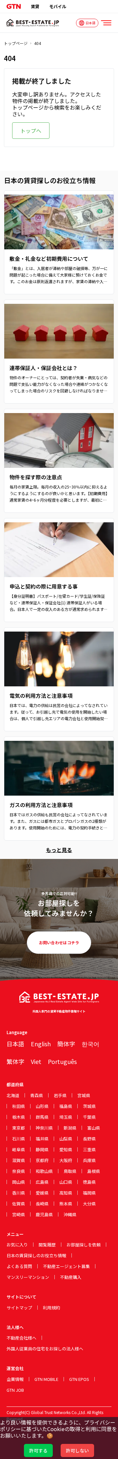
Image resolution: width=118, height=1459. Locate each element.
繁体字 (15, 1061)
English (41, 1043)
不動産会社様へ (21, 1338)
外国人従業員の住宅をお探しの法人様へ (45, 1348)
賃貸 (35, 6)
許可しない (77, 1450)
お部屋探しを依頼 (84, 1244)
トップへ (30, 131)
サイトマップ (19, 1307)
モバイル (57, 6)
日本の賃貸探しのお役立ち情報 (36, 1255)
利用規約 (51, 1307)
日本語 (15, 1043)
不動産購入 (70, 1277)
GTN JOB (15, 1390)
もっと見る (59, 850)
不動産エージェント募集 (66, 1266)
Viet (36, 1061)
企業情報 (15, 1379)
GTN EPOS (79, 1379)
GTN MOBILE (46, 1379)
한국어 (90, 1043)
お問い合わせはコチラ (59, 942)
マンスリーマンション (28, 1277)
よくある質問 (19, 1266)
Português (62, 1061)
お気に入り (17, 1244)
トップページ (16, 43)
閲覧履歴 (47, 1244)
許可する (38, 1450)
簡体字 (66, 1043)
